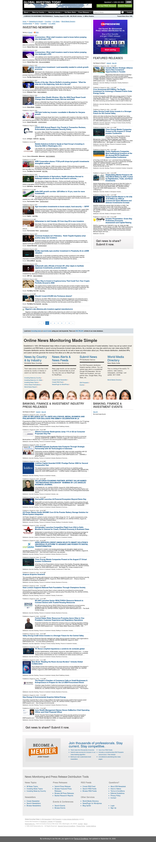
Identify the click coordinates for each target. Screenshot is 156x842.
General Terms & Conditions (66, 826)
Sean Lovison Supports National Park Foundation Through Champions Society (54, 587)
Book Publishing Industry (62, 426)
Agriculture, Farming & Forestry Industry (115, 123)
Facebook (43, 821)
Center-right (42, 122)
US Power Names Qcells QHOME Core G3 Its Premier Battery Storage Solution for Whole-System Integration (55, 513)
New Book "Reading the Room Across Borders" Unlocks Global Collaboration (57, 662)
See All (114, 63)
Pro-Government (44, 47)
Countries (48, 21)
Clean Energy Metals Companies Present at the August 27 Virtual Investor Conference (118, 131)
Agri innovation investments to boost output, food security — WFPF (62, 206)
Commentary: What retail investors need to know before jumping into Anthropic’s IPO (60, 38)
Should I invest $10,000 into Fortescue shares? (53, 296)
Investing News (27, 23)
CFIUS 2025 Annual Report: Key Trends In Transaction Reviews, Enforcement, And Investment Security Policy (60, 128)
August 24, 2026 (104, 66)
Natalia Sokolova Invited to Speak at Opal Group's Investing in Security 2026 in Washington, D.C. (59, 145)
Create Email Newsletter (59, 380)
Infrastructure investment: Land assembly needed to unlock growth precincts (62, 68)
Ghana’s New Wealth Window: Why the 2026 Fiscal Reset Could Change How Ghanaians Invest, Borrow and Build (60, 98)
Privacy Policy (115, 795)
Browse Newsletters (34, 805)
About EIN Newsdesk (118, 786)
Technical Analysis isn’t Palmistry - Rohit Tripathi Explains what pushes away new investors (60, 236)
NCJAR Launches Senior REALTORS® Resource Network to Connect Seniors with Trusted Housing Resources (59, 601)
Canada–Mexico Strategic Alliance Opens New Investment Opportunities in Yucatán (119, 70)
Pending (38, 107)
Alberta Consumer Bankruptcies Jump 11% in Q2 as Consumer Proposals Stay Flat (60, 432)
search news (47, 331)
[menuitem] (37, 788)
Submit (109, 63)
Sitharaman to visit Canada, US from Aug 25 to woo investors (59, 221)
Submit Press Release (63, 786)
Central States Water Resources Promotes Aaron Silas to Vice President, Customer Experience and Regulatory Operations (59, 619)
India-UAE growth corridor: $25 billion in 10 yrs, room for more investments (60, 192)
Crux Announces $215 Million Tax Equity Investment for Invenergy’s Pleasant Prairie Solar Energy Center (112, 91)
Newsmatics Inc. (30, 824)
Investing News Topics (31, 382)
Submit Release (124, 5)
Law (57, 494)
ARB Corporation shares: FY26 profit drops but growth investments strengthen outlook (62, 162)
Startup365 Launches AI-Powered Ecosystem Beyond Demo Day (60, 499)
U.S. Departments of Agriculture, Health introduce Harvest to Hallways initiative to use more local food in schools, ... (59, 177)
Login (113, 805)
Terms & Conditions (118, 791)
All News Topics (32, 786)
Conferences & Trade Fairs (100, 145)
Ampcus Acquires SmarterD (34, 574)
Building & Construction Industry (113, 83)
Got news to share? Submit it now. (108, 242)
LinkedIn (50, 821)
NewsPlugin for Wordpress (92, 803)
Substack (58, 821)
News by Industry (54, 12)
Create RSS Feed (57, 382)
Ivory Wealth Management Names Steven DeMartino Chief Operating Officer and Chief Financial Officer (62, 711)
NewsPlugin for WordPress (60, 384)
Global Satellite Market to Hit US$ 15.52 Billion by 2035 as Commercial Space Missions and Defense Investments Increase (119, 199)
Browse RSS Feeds (90, 791)
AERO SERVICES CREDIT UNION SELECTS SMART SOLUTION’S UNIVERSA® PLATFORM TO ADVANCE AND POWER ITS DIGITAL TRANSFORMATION (61, 544)
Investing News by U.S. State (33, 380)
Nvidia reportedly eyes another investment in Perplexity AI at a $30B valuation (62, 252)
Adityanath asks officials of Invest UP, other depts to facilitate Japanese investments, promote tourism (59, 267)
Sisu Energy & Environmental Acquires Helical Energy (44, 697)
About (26, 12)
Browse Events (60, 808)
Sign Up (113, 808)
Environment (59, 595)
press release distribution (71, 819)
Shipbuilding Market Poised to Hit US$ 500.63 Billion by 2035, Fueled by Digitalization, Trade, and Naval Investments (119, 177)
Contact (129, 12)
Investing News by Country (32, 378)
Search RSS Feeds (89, 788)
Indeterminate (42, 92)
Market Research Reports (64, 795)
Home (24, 21)
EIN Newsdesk (46, 819)
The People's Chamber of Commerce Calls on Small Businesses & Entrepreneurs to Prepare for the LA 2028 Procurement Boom (61, 681)
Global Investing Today (42, 2)
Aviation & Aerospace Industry (113, 191)
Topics (37, 23)
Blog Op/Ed (87, 805)
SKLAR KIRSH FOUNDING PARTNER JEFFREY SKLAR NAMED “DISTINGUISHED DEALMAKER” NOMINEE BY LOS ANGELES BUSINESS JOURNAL (60, 482)
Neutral (44, 77)
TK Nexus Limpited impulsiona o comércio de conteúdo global (60, 648)
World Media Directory (68, 21)
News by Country (38, 12)
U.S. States (56, 21)
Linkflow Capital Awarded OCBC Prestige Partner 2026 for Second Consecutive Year (61, 464)
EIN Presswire (84, 382)
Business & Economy (61, 458)
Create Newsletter (33, 801)
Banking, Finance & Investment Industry (115, 104)
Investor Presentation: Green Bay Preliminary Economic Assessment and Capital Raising (119, 220)
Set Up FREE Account (106, 5)
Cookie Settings (91, 826)
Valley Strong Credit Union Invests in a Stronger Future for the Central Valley (112, 112)
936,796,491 (73, 16)
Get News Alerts (70, 12)
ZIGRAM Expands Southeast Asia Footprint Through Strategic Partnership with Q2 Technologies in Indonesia (60, 447)
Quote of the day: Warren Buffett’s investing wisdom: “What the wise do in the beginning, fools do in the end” (60, 83)
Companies (129, 168)
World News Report (30, 387)
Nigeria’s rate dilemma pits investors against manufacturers (49, 309)
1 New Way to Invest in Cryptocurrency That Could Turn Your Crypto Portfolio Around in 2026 (62, 282)
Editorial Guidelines (117, 793)
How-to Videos (116, 788)
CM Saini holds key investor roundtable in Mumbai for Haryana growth (60, 113)
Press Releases (84, 12)
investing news (36, 331)
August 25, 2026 (104, 217)
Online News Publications (32, 385)
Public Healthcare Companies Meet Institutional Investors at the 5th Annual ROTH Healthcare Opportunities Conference (119, 154)
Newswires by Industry (36, 21)
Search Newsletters (34, 803)
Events (82, 385)
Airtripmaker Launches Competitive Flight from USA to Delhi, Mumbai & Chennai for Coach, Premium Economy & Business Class (62, 528)
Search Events (60, 805)
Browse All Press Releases (64, 793)
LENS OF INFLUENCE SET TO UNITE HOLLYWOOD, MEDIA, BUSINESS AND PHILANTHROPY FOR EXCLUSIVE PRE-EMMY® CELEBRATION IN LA (54, 417)
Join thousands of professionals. (92, 743)
